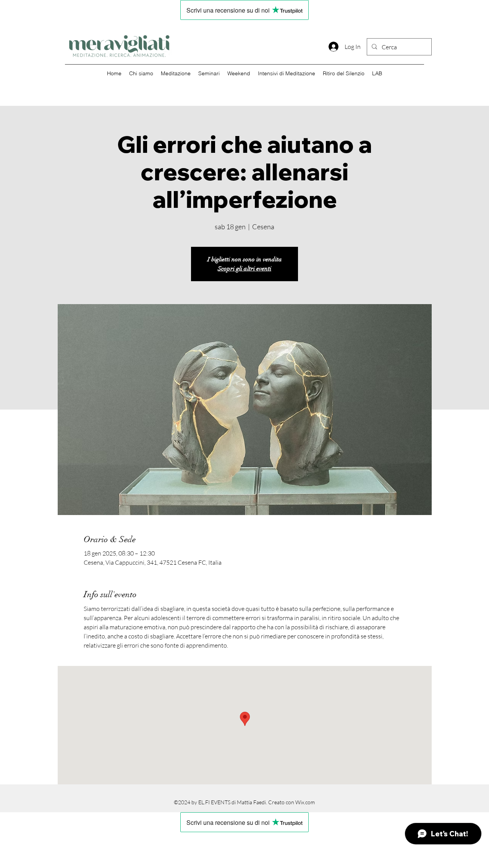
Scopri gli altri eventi (244, 268)
